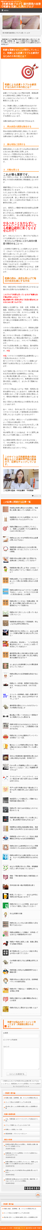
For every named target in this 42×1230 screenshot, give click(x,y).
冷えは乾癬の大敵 (16, 913)
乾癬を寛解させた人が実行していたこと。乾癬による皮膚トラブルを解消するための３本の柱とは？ (24, 529)
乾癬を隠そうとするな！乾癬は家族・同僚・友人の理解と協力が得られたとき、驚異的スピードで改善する (24, 603)
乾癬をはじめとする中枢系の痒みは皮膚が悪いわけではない (21, 1171)
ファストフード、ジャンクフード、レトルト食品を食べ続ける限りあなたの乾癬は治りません (24, 779)
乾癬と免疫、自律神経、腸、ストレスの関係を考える (21, 1098)
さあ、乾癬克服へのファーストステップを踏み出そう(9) (21, 1120)
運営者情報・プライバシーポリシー (16, 1133)
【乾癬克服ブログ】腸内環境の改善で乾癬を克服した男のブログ (21, 5)
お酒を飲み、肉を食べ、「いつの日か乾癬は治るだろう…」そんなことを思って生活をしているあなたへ (24, 644)
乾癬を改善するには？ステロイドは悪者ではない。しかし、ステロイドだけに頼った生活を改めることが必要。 (24, 592)
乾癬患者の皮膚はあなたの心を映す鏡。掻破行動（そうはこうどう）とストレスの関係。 (24, 549)
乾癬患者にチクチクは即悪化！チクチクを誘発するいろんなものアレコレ (21, 1154)
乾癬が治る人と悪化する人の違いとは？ (24, 1008)
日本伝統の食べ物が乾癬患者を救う (22, 885)
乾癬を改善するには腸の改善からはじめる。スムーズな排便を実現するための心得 (24, 857)
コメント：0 (37, 496)
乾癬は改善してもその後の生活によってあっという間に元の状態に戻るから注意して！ (24, 581)
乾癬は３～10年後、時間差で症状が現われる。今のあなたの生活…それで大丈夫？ (24, 685)
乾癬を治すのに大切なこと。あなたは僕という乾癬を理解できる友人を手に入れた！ (24, 633)
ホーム (7, 1083)
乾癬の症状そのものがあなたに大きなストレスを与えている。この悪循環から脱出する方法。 (24, 726)
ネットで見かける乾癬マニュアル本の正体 (18, 1102)
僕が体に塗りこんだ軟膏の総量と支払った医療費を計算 (21, 1107)
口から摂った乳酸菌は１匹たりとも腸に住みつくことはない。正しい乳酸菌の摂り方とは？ (24, 767)
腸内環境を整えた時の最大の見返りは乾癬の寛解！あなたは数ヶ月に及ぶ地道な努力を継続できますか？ (24, 655)
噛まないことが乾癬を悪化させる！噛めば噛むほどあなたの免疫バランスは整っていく (24, 747)
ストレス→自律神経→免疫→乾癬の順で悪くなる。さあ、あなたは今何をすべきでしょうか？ (24, 696)
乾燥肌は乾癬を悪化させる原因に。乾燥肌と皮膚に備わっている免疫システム (21, 1145)
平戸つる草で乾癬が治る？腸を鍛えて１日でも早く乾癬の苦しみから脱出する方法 (24, 790)
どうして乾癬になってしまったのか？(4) (17, 1125)
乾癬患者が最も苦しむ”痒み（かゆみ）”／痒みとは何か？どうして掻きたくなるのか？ (24, 570)
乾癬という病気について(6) (13, 1129)
